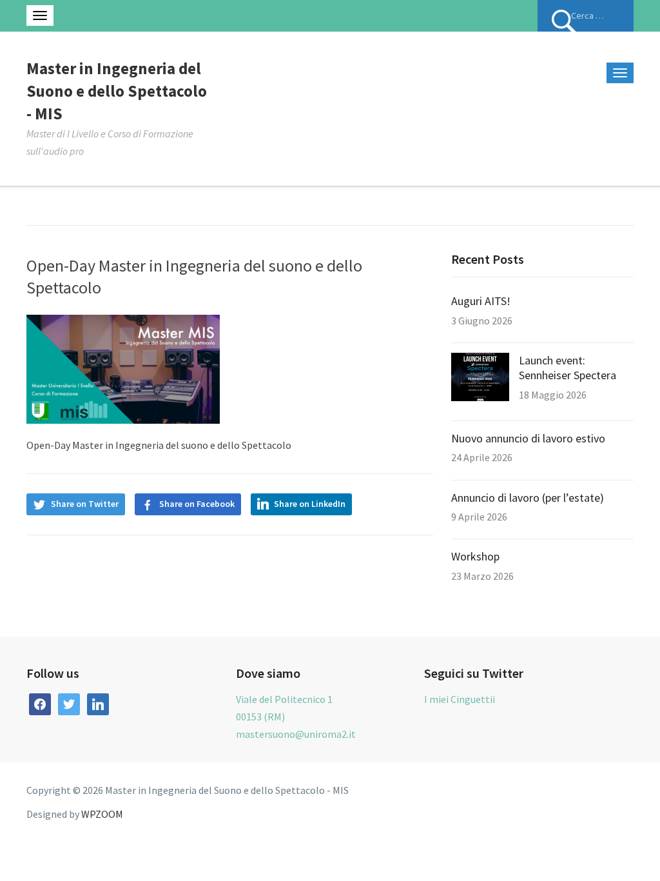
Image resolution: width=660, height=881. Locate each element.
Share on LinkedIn (309, 504)
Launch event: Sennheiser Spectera (567, 367)
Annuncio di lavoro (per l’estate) (527, 497)
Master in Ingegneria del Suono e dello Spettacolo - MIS (116, 91)
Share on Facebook (197, 504)
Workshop (475, 556)
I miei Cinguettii (459, 699)
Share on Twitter (85, 504)
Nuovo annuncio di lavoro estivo (528, 438)
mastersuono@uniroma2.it (296, 734)
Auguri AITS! (480, 300)
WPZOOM (102, 813)
